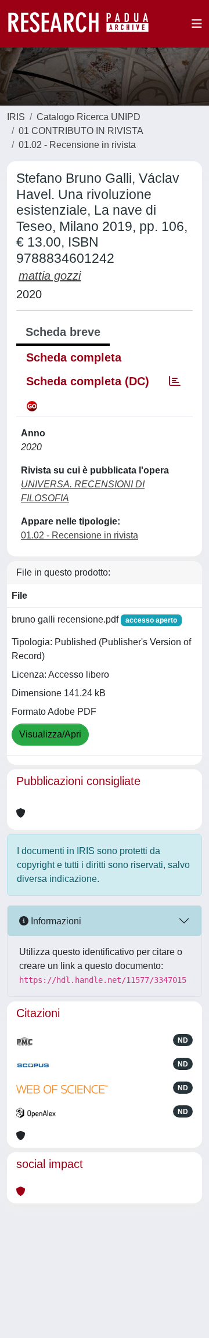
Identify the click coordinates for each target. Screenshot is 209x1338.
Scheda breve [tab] (63, 332)
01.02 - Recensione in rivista (77, 145)
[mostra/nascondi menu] (197, 24)
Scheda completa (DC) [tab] (87, 381)
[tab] (174, 381)
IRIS (16, 117)
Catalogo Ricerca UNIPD (88, 117)
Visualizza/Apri (50, 734)
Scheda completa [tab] (73, 357)
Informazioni (54, 921)
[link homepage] (84, 24)
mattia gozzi (50, 275)
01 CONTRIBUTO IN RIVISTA (81, 131)
